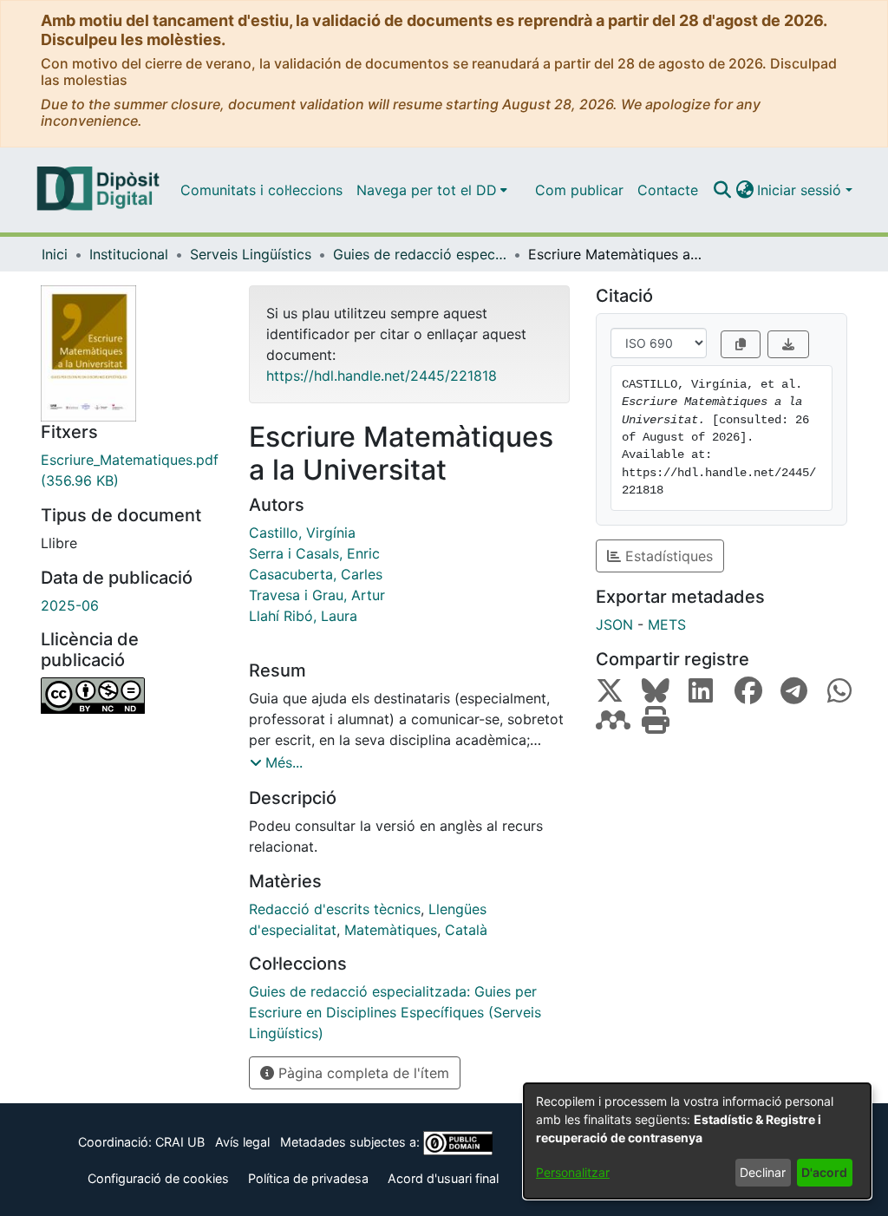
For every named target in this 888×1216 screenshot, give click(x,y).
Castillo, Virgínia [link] (302, 532)
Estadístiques (667, 556)
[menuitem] (431, 190)
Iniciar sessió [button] (801, 190)
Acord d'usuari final (443, 1178)
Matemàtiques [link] (390, 929)
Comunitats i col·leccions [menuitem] (261, 190)
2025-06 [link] (70, 605)
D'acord (824, 1172)
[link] (132, 470)
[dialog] (697, 1141)
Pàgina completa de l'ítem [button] (361, 1073)
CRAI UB (180, 1141)
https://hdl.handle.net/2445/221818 (381, 375)
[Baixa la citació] (788, 344)
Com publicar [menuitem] (579, 190)
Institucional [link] (128, 254)
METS (667, 624)
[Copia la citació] (741, 344)
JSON (614, 624)
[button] (722, 190)
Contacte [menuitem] (667, 190)
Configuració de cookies (158, 1178)
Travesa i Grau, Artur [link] (317, 595)
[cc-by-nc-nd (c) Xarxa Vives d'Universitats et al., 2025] (132, 695)
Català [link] (466, 929)
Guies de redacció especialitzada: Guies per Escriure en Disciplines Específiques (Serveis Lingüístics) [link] (419, 254)
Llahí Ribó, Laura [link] (303, 615)
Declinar (763, 1172)
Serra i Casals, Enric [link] (314, 553)
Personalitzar (573, 1172)
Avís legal (242, 1141)
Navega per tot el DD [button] (426, 190)
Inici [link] (55, 254)
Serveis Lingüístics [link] (250, 254)
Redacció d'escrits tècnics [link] (335, 909)
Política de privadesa (308, 1178)
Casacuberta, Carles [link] (315, 574)
